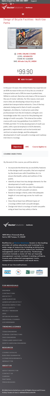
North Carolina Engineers (14, 343)
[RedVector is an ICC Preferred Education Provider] (30, 272)
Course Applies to (39, 147)
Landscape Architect (12, 302)
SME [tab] (27, 147)
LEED (4, 313)
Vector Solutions (21, 243)
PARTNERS (6, 379)
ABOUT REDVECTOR (10, 370)
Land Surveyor (9, 299)
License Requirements (12, 358)
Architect (7, 296)
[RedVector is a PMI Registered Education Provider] (20, 272)
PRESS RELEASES (8, 382)
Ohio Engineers (9, 337)
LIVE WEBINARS (8, 322)
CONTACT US (7, 373)
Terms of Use (12, 392)
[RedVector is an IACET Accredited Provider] (9, 272)
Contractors (8, 293)
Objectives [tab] (17, 147)
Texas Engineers (9, 331)
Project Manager (10, 311)
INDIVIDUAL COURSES (11, 319)
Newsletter (7, 361)
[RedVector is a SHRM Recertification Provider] (40, 272)
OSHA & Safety (8, 308)
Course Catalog (9, 352)
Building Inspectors (11, 305)
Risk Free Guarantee (11, 355)
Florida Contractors (12, 334)
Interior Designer (10, 316)
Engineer (6, 290)
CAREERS (6, 376)
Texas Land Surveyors (12, 340)
